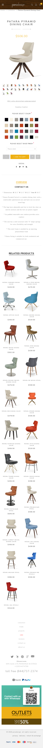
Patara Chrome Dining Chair (11, 283)
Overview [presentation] (21, 182)
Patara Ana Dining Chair (32, 542)
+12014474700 (21, 666)
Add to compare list (32, 157)
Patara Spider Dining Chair (32, 412)
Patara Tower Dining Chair (11, 477)
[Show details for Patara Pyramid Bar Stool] (31, 494)
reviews (22, 639)
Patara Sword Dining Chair (31, 316)
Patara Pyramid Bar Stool (31, 508)
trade (21, 627)
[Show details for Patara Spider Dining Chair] (31, 398)
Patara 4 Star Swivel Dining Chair (32, 283)
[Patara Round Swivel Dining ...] (27, 29)
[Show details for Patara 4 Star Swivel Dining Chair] (31, 269)
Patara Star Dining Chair (32, 346)
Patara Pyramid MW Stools (31, 573)
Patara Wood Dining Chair (11, 348)
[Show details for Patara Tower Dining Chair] (11, 463)
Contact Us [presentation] (21, 187)
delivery (22, 736)
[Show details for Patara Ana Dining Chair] (31, 528)
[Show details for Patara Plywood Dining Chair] (11, 430)
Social (21, 164)
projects (21, 631)
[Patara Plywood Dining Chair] (16, 29)
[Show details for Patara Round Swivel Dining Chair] (11, 367)
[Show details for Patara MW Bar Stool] (11, 560)
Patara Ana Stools (11, 605)
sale (21, 635)
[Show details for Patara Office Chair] (11, 301)
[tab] (21, 182)
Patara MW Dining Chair (11, 411)
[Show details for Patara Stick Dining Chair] (31, 430)
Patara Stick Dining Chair (31, 444)
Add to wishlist (38, 157)
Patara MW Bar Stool (11, 572)
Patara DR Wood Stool (32, 380)
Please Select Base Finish (21, 144)
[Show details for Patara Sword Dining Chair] (31, 301)
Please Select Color (21, 114)
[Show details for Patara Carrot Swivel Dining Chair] (11, 527)
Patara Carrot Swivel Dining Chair (11, 540)
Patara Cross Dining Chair (32, 477)
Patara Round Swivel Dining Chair (11, 381)
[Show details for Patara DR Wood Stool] (31, 367)
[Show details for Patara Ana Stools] (11, 591)
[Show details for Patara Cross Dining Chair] (31, 463)
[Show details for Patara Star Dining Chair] (31, 333)
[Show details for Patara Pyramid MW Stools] (31, 560)
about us (21, 647)
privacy (15, 736)
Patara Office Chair (11, 315)
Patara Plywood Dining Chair (11, 444)
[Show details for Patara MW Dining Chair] (11, 398)
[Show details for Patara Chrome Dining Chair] (11, 269)
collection (21, 623)
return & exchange (34, 736)
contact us (21, 643)
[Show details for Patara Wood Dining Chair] (11, 334)
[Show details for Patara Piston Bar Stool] (11, 495)
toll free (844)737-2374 (21, 671)
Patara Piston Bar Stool (11, 509)
